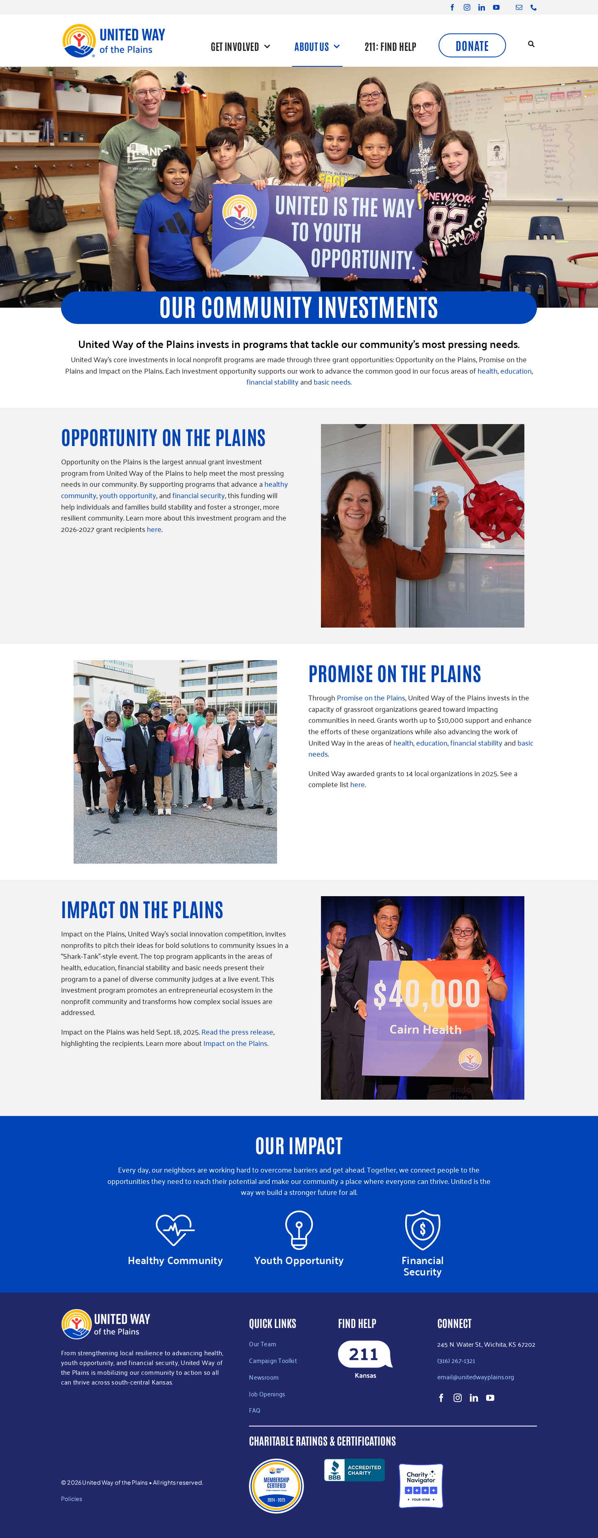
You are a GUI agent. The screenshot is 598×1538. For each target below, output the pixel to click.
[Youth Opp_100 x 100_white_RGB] (299, 1213)
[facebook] (452, 7)
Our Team (262, 1343)
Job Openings (267, 1393)
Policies (72, 1498)
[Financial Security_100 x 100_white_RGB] (422, 1213)
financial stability (273, 381)
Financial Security (423, 1265)
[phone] (533, 7)
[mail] (519, 7)
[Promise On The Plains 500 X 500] (175, 663)
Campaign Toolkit (273, 1360)
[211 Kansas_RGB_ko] (365, 1344)
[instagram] (467, 7)
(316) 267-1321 (456, 1360)
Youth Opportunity (299, 1259)
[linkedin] (481, 7)
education (516, 370)
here (154, 528)
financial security (198, 494)
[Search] (531, 44)
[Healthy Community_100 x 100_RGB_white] (175, 1213)
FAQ (254, 1409)
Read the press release (237, 1031)
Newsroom (264, 1377)
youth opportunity (127, 494)
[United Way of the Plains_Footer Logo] (106, 1312)
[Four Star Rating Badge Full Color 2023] (421, 1467)
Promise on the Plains (371, 697)
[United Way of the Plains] (505, 1486)
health (488, 370)
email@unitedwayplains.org (476, 1376)
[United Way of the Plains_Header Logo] (113, 26)
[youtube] (496, 7)
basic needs (332, 381)
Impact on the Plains (235, 1042)
